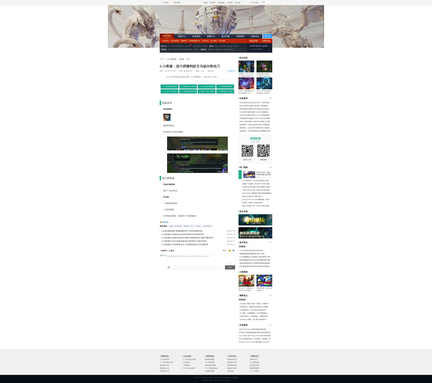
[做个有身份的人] (229, 251)
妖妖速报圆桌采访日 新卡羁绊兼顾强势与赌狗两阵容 (258, 260)
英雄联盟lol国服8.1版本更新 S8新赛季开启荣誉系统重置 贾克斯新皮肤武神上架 (177, 28)
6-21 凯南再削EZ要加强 (188, 86)
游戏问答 (187, 46)
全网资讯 (196, 49)
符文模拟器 (175, 41)
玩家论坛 (255, 36)
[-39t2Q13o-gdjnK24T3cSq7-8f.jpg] (197, 163)
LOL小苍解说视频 (211, 368)
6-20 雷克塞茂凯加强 (225, 86)
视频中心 (182, 36)
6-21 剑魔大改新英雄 (169, 86)
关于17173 (197, 377)
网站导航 (177, 2)
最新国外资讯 (232, 359)
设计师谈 (235, 46)
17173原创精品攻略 (189, 359)
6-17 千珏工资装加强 (169, 91)
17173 (162, 59)
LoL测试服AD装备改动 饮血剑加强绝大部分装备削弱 (182, 234)
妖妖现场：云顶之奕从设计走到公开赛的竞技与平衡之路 (259, 125)
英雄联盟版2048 (194, 41)
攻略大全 (170, 49)
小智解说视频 (209, 371)
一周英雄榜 (186, 365)
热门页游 (237, 2)
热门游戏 (255, 2)
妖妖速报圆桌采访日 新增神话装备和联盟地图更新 (257, 263)
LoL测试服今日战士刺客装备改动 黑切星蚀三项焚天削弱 (183, 241)
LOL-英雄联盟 (171, 59)
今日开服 (230, 2)
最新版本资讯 (232, 362)
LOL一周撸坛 (254, 371)
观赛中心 (211, 36)
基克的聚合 (207, 226)
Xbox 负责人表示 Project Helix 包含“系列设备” (255, 336)
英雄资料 (196, 36)
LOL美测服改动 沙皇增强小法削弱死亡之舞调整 (256, 257)
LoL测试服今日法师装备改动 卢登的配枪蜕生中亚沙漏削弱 (184, 244)
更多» (270, 98)
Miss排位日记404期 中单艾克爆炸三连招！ (257, 187)
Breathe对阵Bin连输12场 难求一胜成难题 (254, 106)
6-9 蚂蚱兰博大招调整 (206, 91)
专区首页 (167, 36)
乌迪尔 (198, 226)
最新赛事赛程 (254, 368)
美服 (171, 226)
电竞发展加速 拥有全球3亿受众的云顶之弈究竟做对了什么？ (261, 109)
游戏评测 (264, 46)
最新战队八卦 (164, 368)
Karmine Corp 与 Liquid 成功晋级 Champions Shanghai (257, 342)
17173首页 (165, 2)
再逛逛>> (166, 222)
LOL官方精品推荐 (188, 368)
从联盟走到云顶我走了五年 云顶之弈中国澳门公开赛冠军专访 (261, 118)
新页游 (212, 2)
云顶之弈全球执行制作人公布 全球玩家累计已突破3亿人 (259, 115)
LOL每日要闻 (164, 359)
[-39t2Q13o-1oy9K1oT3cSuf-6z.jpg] (197, 143)
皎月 (192, 226)
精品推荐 (254, 41)
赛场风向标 (211, 49)
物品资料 (166, 41)
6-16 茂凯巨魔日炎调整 (188, 91)
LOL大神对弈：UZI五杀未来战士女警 (255, 180)
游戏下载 (258, 46)
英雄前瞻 (222, 46)
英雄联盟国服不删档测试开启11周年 (252, 254)
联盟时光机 (219, 49)
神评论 (232, 71)
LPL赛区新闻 (254, 362)
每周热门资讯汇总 (228, 49)
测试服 (217, 46)
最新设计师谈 (232, 368)
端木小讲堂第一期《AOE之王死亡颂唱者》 (257, 206)
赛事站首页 (254, 359)
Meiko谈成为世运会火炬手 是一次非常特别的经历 (257, 102)
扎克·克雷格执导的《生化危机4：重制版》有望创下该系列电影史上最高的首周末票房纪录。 (271, 339)
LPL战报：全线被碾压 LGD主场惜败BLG (254, 313)
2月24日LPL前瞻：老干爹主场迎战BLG (253, 319)
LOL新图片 (186, 362)
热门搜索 (213, 41)
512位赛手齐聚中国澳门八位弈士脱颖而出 (254, 112)
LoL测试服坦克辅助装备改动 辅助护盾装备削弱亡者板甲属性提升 (187, 238)
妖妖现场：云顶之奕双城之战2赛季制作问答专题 (256, 131)
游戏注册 (252, 46)
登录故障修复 (180, 46)
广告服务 (210, 377)
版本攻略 (226, 36)
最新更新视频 (209, 359)
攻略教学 (184, 41)
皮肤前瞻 (229, 46)
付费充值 (266, 41)
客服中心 (229, 377)
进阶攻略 (183, 49)
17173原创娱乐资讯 (166, 362)
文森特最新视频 (210, 365)
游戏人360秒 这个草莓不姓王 (252, 196)
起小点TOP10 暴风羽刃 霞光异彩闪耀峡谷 (256, 193)
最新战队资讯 (164, 365)
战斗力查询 (171, 46)
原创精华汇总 (164, 371)
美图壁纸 (240, 36)
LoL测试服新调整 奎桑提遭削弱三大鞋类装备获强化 (182, 231)
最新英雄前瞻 (232, 365)
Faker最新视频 (210, 362)
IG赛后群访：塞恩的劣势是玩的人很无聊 (254, 307)
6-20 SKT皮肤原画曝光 (207, 86)
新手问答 (177, 49)
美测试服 (178, 226)
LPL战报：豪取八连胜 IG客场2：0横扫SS (254, 304)
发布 (230, 267)
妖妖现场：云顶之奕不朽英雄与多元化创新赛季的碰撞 (258, 128)
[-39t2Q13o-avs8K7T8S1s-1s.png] (167, 117)
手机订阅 (210, 71)
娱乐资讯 (205, 41)
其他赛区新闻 (254, 365)
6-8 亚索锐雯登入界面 (225, 91)
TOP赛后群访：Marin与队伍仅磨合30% (253, 310)
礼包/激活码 (221, 2)
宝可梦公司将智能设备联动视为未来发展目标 (255, 332)
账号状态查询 (197, 46)
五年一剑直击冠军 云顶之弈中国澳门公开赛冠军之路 (258, 121)
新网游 (206, 2)
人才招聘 (203, 377)
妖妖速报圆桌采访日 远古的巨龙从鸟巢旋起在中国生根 (259, 266)
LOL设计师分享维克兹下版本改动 (251, 250)
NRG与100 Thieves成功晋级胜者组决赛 (252, 329)
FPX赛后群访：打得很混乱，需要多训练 (254, 316)
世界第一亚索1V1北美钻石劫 (252, 203)
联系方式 (222, 377)
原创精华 (189, 49)
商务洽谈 (216, 377)
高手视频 (222, 41)
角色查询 (204, 46)
